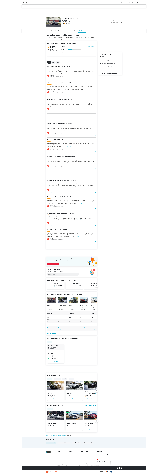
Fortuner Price (71, 308)
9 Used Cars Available (76, 286)
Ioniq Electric (70, 422)
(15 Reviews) (53, 427)
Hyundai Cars (92, 405)
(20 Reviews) (63, 307)
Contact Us (60, 456)
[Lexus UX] (55, 385)
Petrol (50, 342)
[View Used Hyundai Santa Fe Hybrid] (93, 280)
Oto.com (101, 454)
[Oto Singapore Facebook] (117, 468)
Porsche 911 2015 (77, 283)
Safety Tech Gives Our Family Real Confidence (59, 123)
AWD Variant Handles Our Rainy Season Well (59, 83)
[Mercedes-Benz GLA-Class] (95, 300)
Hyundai (64, 446)
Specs (70, 30)
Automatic (57, 378)
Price (56, 30)
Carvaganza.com (118, 454)
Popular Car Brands (51, 442)
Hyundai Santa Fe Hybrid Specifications (108, 73)
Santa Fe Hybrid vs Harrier (62, 328)
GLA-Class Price (93, 308)
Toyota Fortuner (71, 304)
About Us (59, 454)
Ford (48, 446)
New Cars (50, 435)
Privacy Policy (71, 454)
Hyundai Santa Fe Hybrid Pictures (107, 70)
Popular (50, 409)
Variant (117, 22)
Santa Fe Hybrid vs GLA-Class (95, 328)
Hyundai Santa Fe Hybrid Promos (107, 66)
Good (62, 49)
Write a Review (91, 46)
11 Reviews (68, 23)
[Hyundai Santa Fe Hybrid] (51, 300)
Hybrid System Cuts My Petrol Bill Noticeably (59, 229)
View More (55, 361)
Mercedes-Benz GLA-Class (95, 304)
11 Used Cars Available (58, 286)
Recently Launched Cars (64, 442)
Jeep (78, 446)
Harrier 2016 (57, 283)
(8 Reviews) (73, 307)
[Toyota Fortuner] (73, 300)
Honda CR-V (82, 304)
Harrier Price (60, 308)
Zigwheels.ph (101, 456)
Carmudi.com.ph (110, 456)
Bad (62, 52)
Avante (50, 422)
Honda (94, 446)
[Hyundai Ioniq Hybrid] (92, 415)
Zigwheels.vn (101, 459)
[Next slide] (96, 285)
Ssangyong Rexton (71, 392)
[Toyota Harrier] (62, 300)
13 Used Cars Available (95, 288)
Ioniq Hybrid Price (91, 429)
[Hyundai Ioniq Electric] (74, 415)
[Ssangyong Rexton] (74, 385)
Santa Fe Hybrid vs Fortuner (73, 328)
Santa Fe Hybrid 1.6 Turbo (54, 345)
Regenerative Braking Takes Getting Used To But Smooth (62, 180)
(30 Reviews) (90, 397)
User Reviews (82, 30)
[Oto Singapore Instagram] (121, 468)
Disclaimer (71, 456)
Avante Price (53, 429)
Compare (113, 22)
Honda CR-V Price (83, 308)
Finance (60, 30)
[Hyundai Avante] (55, 415)
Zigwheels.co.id (109, 454)
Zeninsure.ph (117, 456)
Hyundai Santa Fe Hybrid (51, 304)
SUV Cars (93, 375)
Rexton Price (72, 398)
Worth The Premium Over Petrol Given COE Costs (60, 99)
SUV (50, 378)
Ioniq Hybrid (88, 422)
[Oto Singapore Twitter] (119, 468)
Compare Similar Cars (52, 333)
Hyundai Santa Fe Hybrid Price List (107, 63)
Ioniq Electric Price (73, 429)
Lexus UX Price (54, 398)
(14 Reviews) (84, 307)
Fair (62, 51)
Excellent (63, 46)
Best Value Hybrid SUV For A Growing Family (58, 66)
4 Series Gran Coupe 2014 (94, 284)
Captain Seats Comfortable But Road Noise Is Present (61, 197)
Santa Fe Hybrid (49, 30)
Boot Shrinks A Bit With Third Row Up (56, 140)
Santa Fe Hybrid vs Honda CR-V (84, 328)
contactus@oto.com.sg (85, 454)
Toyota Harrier (60, 304)
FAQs (87, 30)
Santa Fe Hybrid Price (50, 308)
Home (47, 435)
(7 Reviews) (53, 397)
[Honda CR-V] (84, 300)
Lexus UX (50, 392)
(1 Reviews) (51, 307)
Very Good (63, 47)
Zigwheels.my (101, 458)
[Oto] (25, 2)
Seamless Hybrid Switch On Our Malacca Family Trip (61, 156)
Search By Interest (88, 442)
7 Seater (71, 378)
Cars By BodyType (76, 442)
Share (121, 22)
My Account (141, 2)
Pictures (75, 30)
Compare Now (50, 327)
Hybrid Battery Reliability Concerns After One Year (60, 213)
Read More (94, 39)
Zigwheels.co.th (102, 461)
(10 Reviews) (71, 397)
